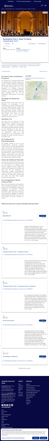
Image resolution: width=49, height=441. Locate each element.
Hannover (20, 395)
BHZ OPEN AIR (7, 216)
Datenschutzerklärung (7, 427)
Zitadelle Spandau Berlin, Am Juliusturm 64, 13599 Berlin (19, 220)
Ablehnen (36, 438)
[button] (36, 89)
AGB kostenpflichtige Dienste (5, 424)
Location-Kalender (30, 394)
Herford (20, 387)
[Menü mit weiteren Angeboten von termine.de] (45, 5)
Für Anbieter (11, 1)
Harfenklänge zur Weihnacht (10, 356)
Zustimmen (43, 438)
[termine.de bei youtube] (10, 405)
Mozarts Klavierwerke (8, 320)
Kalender (28, 400)
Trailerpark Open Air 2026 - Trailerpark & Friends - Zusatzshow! (19, 286)
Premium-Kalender (30, 389)
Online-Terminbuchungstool (24, 1)
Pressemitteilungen (6, 414)
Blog (3, 413)
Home (3, 9)
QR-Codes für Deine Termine (33, 385)
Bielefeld (20, 389)
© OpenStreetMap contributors (43, 99)
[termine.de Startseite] (9, 5)
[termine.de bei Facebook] (5, 405)
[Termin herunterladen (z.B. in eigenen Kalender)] (12, 43)
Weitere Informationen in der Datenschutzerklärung (13, 438)
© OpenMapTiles (36, 99)
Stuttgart (20, 394)
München (20, 392)
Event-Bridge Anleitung (31, 392)
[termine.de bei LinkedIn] (12, 405)
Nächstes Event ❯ (43, 71)
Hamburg (20, 385)
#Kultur (4, 46)
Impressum (4, 419)
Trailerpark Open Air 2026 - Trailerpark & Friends (15, 252)
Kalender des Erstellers (34, 65)
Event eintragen (37, 1)
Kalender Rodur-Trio (10, 9)
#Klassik (8, 46)
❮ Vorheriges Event (6, 71)
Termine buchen (30, 387)
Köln (19, 390)
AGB (3, 421)
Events (27, 398)
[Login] (42, 5)
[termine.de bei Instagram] (3, 405)
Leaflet (33, 99)
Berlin (19, 384)
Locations (28, 402)
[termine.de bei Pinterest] (7, 405)
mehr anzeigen (34, 240)
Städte (27, 403)
